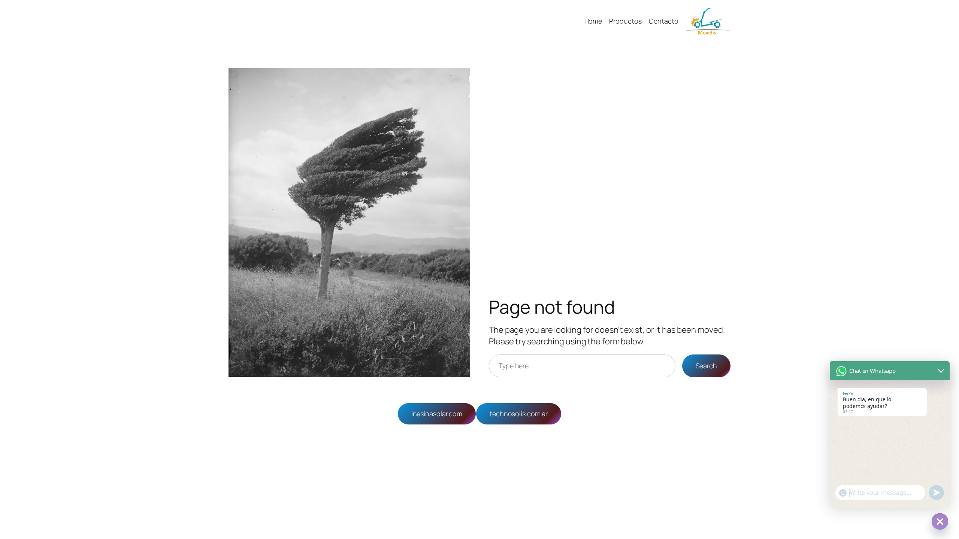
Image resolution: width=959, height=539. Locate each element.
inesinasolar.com (436, 413)
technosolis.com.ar (519, 413)
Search (706, 365)
